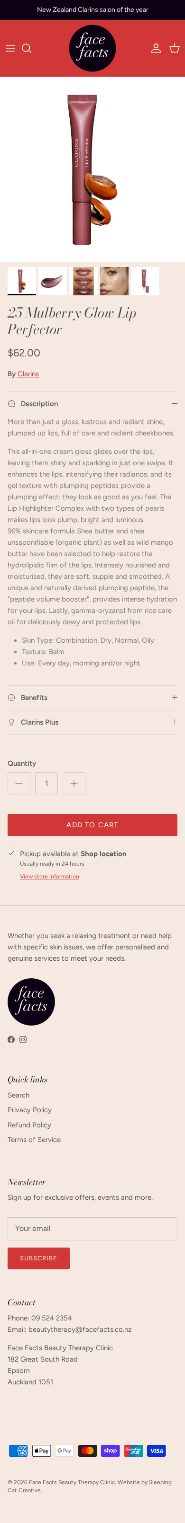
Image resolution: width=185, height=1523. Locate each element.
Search (18, 1095)
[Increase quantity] (74, 783)
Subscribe (38, 1258)
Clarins (28, 374)
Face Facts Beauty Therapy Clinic (72, 1482)
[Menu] (10, 48)
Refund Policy (29, 1125)
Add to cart (92, 825)
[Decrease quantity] (19, 783)
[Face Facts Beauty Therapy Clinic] (92, 48)
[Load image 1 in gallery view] (92, 170)
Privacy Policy (30, 1110)
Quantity (22, 763)
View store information (49, 876)
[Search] (31, 48)
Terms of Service (34, 1139)
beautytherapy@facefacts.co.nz (79, 1329)
